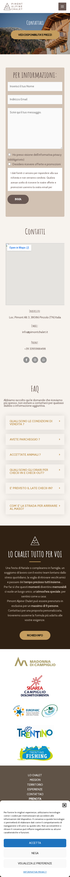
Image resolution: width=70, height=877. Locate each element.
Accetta (35, 843)
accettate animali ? (25, 454)
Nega (35, 853)
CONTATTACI (35, 794)
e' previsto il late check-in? (31, 488)
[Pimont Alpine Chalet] (13, 6)
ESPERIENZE (35, 789)
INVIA (18, 199)
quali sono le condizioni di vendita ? (31, 422)
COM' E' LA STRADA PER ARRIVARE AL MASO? (33, 507)
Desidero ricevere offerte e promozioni (37, 164)
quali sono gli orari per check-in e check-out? (29, 471)
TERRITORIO (35, 784)
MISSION (35, 780)
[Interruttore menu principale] (62, 7)
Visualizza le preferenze (35, 863)
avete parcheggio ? (25, 439)
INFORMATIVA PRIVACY (35, 871)
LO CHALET (35, 775)
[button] (64, 805)
